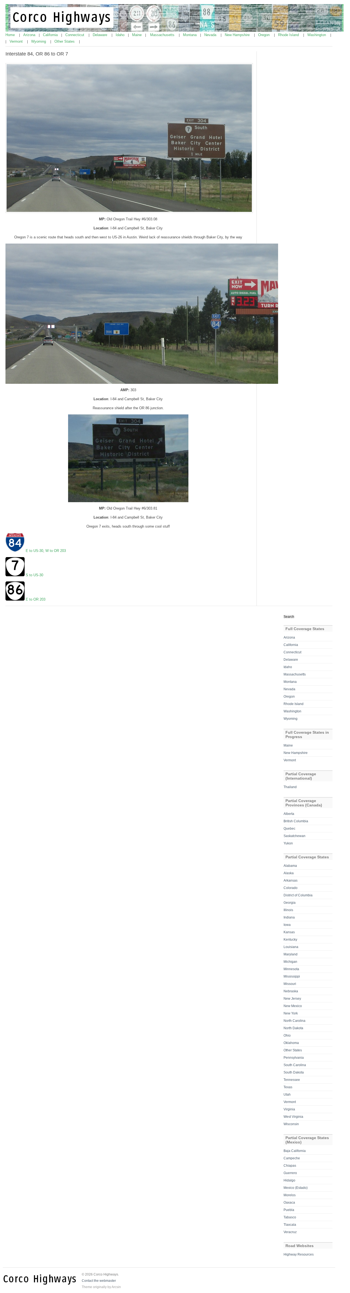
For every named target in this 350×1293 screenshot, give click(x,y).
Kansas (289, 932)
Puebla (289, 1210)
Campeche (292, 1158)
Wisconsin (291, 1124)
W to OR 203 (55, 551)
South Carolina (295, 1065)
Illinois (288, 910)
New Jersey (292, 999)
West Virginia (293, 1117)
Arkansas (291, 880)
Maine (137, 35)
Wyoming (39, 41)
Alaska (289, 873)
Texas (288, 1087)
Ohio (287, 1035)
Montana (190, 35)
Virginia (289, 1109)
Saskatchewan (294, 836)
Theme (87, 1287)
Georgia (290, 903)
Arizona (29, 35)
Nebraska (291, 991)
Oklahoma (291, 1043)
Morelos (290, 1195)
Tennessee (292, 1080)
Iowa (287, 925)
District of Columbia (298, 895)
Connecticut (75, 35)
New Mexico (293, 1006)
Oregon (264, 35)
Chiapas (290, 1166)
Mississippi (292, 976)
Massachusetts (163, 35)
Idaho (121, 35)
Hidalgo (289, 1180)
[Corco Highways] (175, 31)
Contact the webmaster (99, 1281)
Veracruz (290, 1232)
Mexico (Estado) (296, 1188)
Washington (317, 35)
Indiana (289, 917)
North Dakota (293, 1028)
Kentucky (290, 939)
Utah (287, 1094)
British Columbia (296, 821)
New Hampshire (238, 35)
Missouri (290, 984)
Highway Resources (299, 1254)
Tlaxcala (290, 1225)
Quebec (289, 828)
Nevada (210, 35)
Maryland (291, 954)
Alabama (290, 866)
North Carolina (294, 1021)
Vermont (17, 41)
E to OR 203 (35, 599)
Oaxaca (289, 1202)
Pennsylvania (294, 1058)
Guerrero (290, 1173)
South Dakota (294, 1072)
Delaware (100, 35)
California (51, 35)
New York (291, 1013)
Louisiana (291, 947)
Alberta (289, 814)
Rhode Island (289, 35)
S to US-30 (34, 575)
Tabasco (290, 1217)
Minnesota (291, 969)
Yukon (288, 843)
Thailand (290, 787)
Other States (65, 41)
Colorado (291, 888)
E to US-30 (34, 551)
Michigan (290, 962)
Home (10, 35)
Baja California (295, 1151)
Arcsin (116, 1287)
